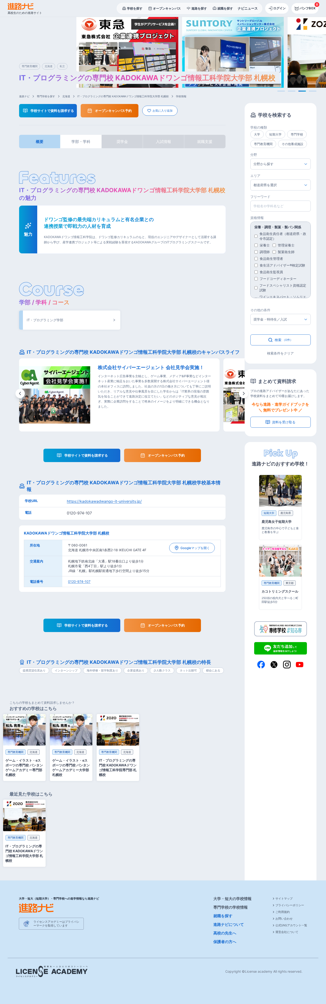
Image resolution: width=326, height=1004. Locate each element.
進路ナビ (24, 96)
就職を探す (222, 915)
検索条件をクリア (280, 353)
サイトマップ (284, 898)
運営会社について (286, 932)
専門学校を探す (46, 96)
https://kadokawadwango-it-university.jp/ (104, 501)
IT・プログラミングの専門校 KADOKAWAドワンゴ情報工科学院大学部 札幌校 (123, 96)
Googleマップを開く (195, 548)
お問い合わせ (284, 918)
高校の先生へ (224, 933)
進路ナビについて (228, 924)
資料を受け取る (283, 422)
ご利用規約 (282, 912)
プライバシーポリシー (289, 905)
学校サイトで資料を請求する (52, 111)
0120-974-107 (79, 581)
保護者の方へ (224, 941)
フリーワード (260, 197)
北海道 (66, 96)
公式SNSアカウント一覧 (291, 925)
